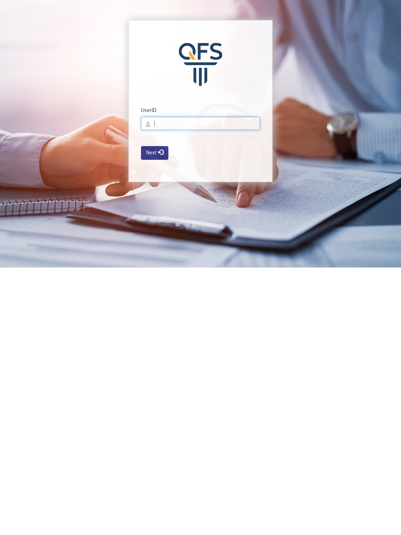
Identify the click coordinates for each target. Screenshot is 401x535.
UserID (148, 111)
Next (152, 153)
